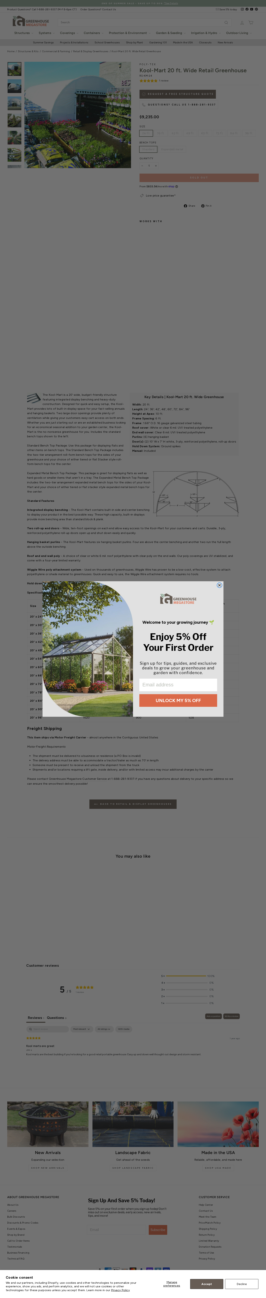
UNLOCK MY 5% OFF (178, 700)
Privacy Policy (120, 1290)
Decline (242, 1284)
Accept (206, 1284)
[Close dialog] (219, 585)
